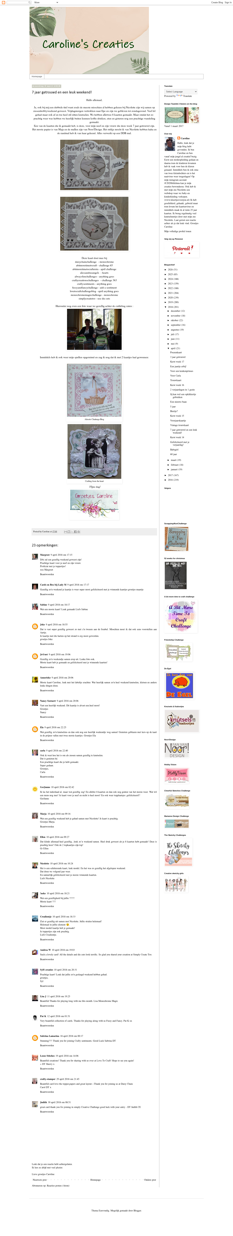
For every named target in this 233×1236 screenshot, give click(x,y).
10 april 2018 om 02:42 (62, 787)
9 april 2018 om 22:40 (57, 750)
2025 (170, 274)
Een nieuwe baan (178, 401)
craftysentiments (85, 283)
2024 (170, 278)
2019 (170, 302)
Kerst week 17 (177, 361)
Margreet (45, 555)
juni (173, 338)
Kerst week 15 (177, 415)
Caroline (185, 138)
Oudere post (150, 1179)
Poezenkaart (176, 352)
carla (42, 750)
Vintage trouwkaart (179, 425)
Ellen (42, 837)
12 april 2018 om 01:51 (58, 1016)
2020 (170, 297)
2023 (170, 283)
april (173, 348)
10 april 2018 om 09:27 (57, 837)
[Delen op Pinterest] (78, 531)
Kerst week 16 (177, 385)
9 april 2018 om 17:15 (61, 554)
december (176, 310)
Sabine (43, 604)
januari (174, 469)
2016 (170, 479)
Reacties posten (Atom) (58, 1185)
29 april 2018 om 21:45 (67, 1079)
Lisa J (43, 996)
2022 (170, 288)
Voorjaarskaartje (178, 420)
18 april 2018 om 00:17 (71, 1036)
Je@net (44, 654)
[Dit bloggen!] (69, 531)
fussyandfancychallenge (85, 287)
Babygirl (174, 449)
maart (174, 460)
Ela (41, 727)
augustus (175, 329)
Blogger (137, 1210)
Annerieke (45, 677)
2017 (170, 475)
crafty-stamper (47, 1079)
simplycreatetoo (87, 298)
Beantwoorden (47, 574)
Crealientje (46, 916)
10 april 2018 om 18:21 (58, 893)
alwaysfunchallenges (86, 276)
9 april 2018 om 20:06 (62, 677)
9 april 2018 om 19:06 (59, 654)
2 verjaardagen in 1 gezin (182, 389)
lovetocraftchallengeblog (83, 291)
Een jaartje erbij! (178, 366)
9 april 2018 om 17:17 (78, 584)
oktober (175, 320)
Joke (42, 624)
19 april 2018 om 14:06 (67, 1055)
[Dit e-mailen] (65, 531)
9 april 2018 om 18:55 (57, 624)
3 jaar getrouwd (177, 357)
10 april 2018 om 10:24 (61, 863)
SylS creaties (46, 969)
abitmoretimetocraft (86, 265)
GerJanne (45, 787)
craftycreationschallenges (85, 280)
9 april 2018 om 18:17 (59, 604)
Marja (43, 813)
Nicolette (44, 863)
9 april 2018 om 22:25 (55, 727)
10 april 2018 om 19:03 (63, 949)
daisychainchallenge (86, 261)
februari (175, 464)
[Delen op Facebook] (75, 531)
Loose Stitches (47, 1056)
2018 (170, 306)
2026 (170, 269)
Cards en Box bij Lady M (53, 584)
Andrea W (45, 950)
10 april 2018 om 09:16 (59, 813)
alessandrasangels (89, 272)
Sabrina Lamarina (49, 1036)
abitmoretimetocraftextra (85, 269)
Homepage (37, 76)
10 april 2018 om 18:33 (64, 916)
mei (173, 343)
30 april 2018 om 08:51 (59, 1102)
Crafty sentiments (83, 1040)
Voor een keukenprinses (181, 371)
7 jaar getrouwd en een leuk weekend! (183, 431)
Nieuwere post (40, 1179)
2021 (170, 292)
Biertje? (174, 411)
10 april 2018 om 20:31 (65, 969)
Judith (43, 1102)
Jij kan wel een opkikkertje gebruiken (183, 396)
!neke (43, 893)
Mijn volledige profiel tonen (177, 231)
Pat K (43, 1016)
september (176, 324)
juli (173, 334)
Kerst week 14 (177, 437)
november (176, 315)
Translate (187, 96)
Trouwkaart (175, 380)
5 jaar (173, 406)
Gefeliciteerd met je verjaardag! (179, 443)
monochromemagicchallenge (86, 295)
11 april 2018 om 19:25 (58, 996)
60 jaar (173, 454)
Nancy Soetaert (48, 701)
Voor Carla (175, 375)
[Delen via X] (72, 531)
